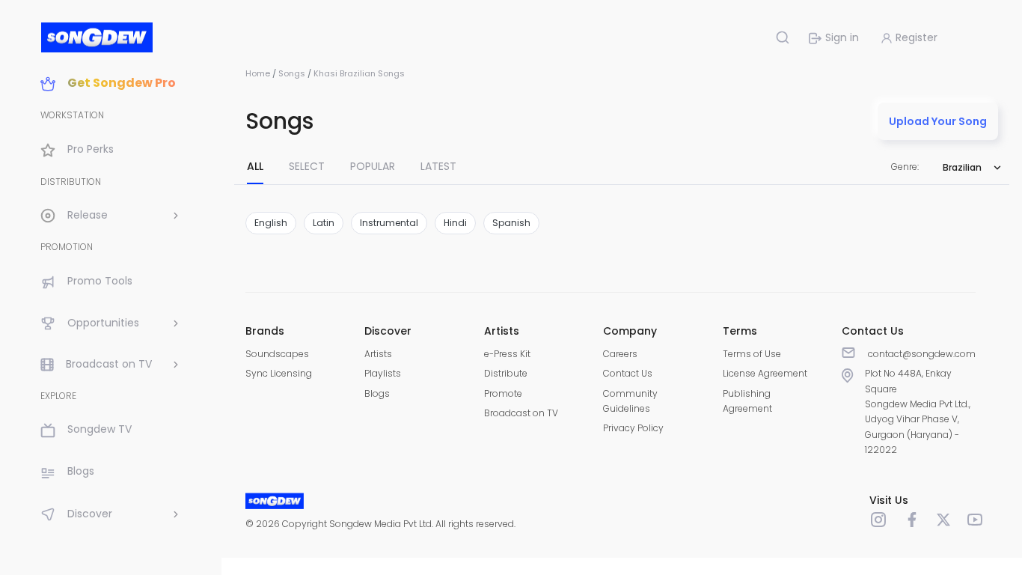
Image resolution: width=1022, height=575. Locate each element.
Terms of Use (752, 353)
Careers (620, 353)
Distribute (505, 373)
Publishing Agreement (747, 401)
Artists (378, 353)
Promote (503, 393)
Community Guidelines (630, 401)
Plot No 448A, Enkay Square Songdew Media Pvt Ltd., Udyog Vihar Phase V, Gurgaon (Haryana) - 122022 (917, 411)
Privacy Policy (633, 428)
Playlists (382, 373)
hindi (455, 222)
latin (323, 222)
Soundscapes (277, 353)
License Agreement (765, 373)
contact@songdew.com (922, 353)
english (270, 222)
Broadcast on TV (521, 413)
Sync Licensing (278, 373)
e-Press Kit (507, 353)
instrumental (389, 222)
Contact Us (627, 373)
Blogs (377, 393)
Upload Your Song (938, 121)
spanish (511, 222)
